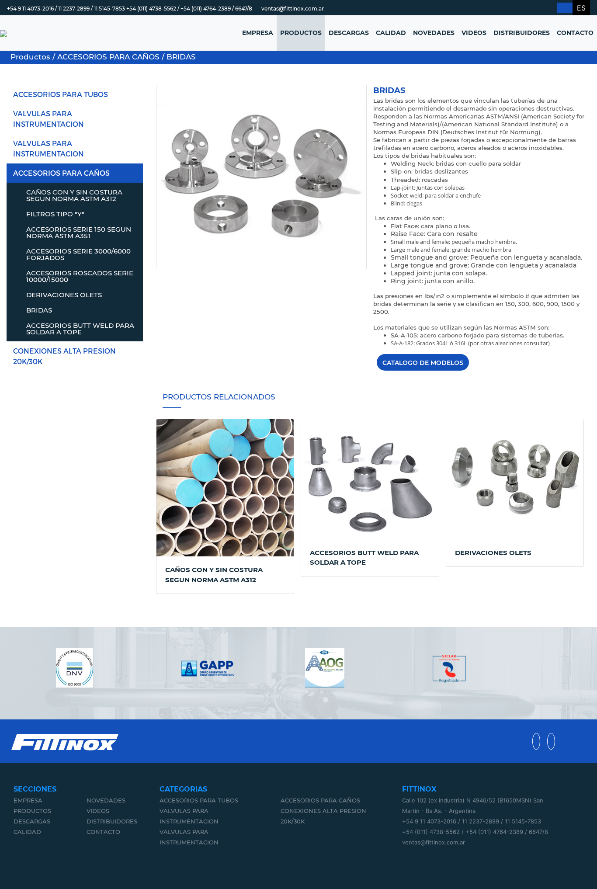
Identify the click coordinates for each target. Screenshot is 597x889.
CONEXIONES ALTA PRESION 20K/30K (64, 356)
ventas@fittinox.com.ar (292, 8)
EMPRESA (257, 33)
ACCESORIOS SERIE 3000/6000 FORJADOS (78, 254)
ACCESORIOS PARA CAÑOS (61, 173)
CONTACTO (575, 33)
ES (581, 7)
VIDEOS (474, 33)
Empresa (28, 800)
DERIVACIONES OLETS (64, 295)
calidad (27, 831)
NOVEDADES (434, 33)
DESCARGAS (349, 33)
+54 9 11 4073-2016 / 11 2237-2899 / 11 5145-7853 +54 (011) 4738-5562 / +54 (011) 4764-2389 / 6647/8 (129, 8)
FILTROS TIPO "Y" (55, 214)
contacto (103, 831)
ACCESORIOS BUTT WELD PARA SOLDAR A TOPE (80, 328)
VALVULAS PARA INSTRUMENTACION (48, 118)
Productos (32, 810)
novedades (106, 800)
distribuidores (112, 821)
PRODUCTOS (301, 33)
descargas (32, 821)
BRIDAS (39, 310)
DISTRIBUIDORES (521, 33)
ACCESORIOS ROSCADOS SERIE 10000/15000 (79, 276)
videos (98, 810)
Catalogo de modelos (422, 363)
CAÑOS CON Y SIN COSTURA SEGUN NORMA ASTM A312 (74, 195)
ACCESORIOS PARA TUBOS (60, 94)
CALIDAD (391, 33)
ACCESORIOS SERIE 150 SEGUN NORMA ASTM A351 (78, 232)
